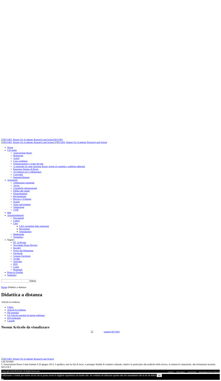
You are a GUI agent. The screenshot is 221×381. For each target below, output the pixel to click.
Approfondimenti (15, 215)
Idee (9, 212)
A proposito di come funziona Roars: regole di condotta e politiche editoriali (49, 166)
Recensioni (24, 229)
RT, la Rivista (19, 242)
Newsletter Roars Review (25, 245)
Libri (15, 223)
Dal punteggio (14, 318)
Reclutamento (19, 196)
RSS (15, 264)
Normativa (18, 237)
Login (16, 267)
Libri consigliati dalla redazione (34, 226)
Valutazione (18, 207)
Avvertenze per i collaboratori (27, 172)
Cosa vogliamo (20, 161)
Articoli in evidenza (16, 310)
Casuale (11, 320)
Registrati (17, 269)
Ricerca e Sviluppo (22, 199)
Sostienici (11, 275)
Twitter (16, 258)
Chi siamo (12, 150)
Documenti (18, 218)
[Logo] (27, 142)
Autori (16, 158)
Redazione (18, 155)
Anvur (16, 185)
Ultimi (10, 307)
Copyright (18, 174)
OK (159, 375)
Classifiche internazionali (25, 188)
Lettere (16, 220)
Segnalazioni (25, 231)
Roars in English (15, 272)
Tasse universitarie (22, 204)
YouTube (17, 261)
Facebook (18, 253)
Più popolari (13, 312)
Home (10, 147)
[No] (2, 379)
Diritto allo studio (21, 191)
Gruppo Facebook (22, 256)
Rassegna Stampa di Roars (25, 169)
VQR (15, 210)
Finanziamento (20, 193)
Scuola (16, 201)
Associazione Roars (22, 153)
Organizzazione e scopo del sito (28, 163)
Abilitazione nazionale (23, 182)
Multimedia (18, 234)
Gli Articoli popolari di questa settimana (26, 315)
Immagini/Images (21, 177)
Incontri (17, 248)
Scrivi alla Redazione (23, 250)
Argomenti (12, 180)
